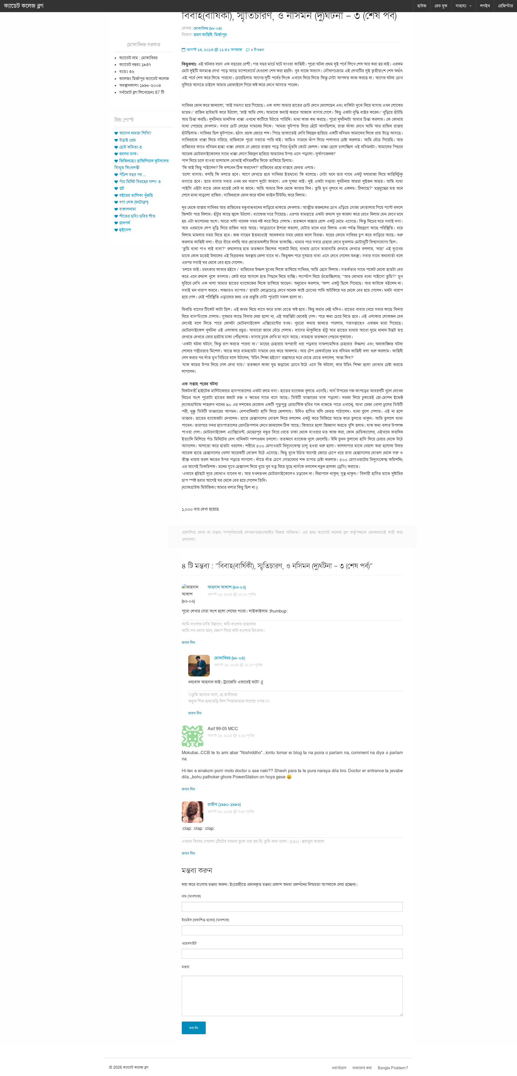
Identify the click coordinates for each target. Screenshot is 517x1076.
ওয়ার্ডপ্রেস (338, 1068)
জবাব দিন (188, 642)
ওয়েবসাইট (189, 943)
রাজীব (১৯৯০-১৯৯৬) (224, 804)
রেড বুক (441, 6)
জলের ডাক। (128, 154)
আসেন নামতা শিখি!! (135, 133)
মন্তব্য (185, 967)
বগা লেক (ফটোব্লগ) (133, 202)
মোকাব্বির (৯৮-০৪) (207, 28)
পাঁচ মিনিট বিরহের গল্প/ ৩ (140, 182)
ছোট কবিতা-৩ (130, 147)
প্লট (121, 188)
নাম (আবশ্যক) (191, 896)
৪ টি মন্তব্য (257, 50)
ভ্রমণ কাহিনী (203, 35)
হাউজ (421, 6)
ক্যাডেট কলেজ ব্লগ (24, 6)
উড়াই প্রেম (127, 140)
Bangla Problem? (393, 1068)
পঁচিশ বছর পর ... (132, 175)
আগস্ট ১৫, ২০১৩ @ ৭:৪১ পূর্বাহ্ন (231, 811)
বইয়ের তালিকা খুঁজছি (136, 195)
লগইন (485, 6)
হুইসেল (125, 230)
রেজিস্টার (505, 6)
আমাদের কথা (362, 1068)
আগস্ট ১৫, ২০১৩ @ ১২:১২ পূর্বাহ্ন (232, 594)
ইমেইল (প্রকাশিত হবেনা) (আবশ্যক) (205, 920)
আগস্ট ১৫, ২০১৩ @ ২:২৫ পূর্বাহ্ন (231, 735)
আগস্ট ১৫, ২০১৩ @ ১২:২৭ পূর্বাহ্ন (238, 665)
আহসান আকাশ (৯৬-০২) (227, 587)
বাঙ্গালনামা (127, 209)
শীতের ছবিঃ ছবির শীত (137, 216)
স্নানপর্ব (124, 223)
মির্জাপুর (220, 35)
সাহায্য (461, 6)
